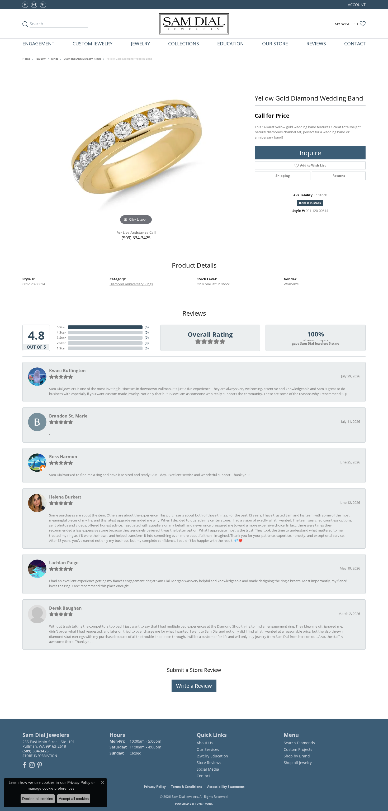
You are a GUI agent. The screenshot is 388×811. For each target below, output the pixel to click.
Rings (54, 58)
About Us (205, 742)
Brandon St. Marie (68, 416)
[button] (356, 4)
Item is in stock (310, 203)
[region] (136, 147)
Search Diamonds (299, 742)
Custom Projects (298, 749)
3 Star (61, 337)
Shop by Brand (297, 755)
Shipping (283, 175)
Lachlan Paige (63, 563)
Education (230, 43)
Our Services (208, 749)
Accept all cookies (74, 798)
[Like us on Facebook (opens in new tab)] (25, 5)
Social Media (208, 769)
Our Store (275, 43)
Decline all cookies (37, 798)
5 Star (61, 327)
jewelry (41, 58)
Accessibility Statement (225, 786)
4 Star (61, 332)
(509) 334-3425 (136, 238)
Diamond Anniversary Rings (82, 58)
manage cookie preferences (51, 788)
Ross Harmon (63, 456)
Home (26, 58)
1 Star (61, 348)
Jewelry (140, 43)
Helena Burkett (65, 497)
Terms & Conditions (186, 786)
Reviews (316, 43)
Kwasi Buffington (67, 370)
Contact (355, 43)
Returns (339, 175)
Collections (183, 43)
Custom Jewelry (92, 43)
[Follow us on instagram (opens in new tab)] (34, 5)
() (147, 327)
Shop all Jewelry (298, 762)
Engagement (38, 43)
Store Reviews (209, 762)
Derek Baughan (65, 608)
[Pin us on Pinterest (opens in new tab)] (43, 5)
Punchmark (204, 803)
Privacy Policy (155, 786)
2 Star (61, 343)
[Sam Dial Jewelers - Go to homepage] (194, 23)
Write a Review (194, 685)
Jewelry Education (212, 755)
